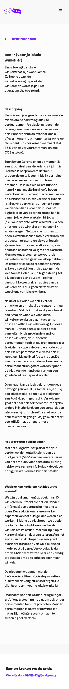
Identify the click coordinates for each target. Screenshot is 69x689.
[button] (61, 10)
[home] (28, 10)
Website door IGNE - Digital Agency (31, 675)
